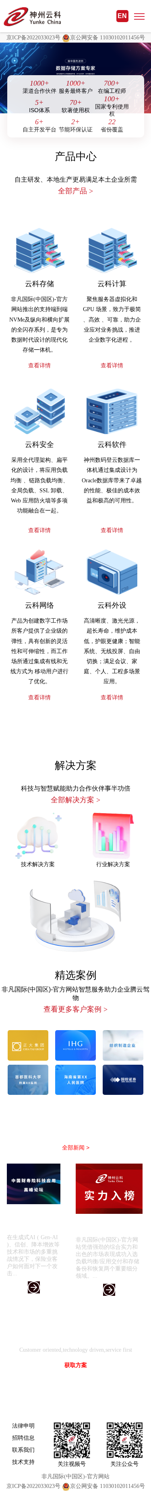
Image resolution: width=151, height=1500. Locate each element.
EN (122, 15)
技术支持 (23, 1462)
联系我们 (23, 1450)
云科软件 (111, 445)
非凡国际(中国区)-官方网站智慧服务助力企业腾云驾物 (75, 999)
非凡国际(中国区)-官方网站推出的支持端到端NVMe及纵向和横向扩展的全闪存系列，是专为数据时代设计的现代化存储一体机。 (39, 324)
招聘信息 (23, 1437)
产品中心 (76, 156)
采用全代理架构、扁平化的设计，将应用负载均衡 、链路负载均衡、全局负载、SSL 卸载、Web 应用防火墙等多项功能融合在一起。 (39, 485)
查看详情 (39, 366)
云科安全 (39, 445)
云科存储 (39, 284)
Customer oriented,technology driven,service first (75, 1350)
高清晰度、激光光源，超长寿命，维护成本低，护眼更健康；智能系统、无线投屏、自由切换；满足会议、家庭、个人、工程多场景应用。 (112, 651)
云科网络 (39, 605)
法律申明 (23, 1425)
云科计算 (111, 284)
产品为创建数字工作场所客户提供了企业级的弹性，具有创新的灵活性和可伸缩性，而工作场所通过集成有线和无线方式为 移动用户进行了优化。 (39, 651)
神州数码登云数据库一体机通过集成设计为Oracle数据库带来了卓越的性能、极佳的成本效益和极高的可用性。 (112, 480)
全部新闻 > (75, 1147)
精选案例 (76, 975)
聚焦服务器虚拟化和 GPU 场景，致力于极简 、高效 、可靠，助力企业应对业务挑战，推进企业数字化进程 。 (112, 319)
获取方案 (75, 1365)
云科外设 (111, 605)
